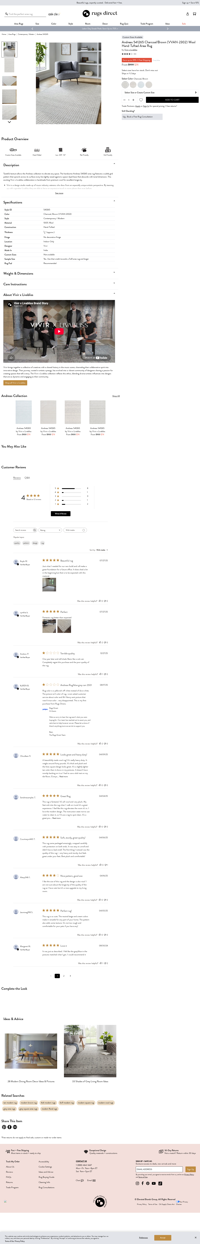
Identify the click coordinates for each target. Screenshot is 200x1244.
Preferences (143, 1237)
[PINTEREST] (147, 1183)
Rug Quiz (124, 23)
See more (59, 193)
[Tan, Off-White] (148, 84)
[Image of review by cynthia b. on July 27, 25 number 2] (64, 626)
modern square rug (86, 1102)
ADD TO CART (172, 100)
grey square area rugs (28, 1108)
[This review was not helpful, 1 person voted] (106, 865)
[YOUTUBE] (154, 1183)
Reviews (9, 1172)
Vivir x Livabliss (130, 49)
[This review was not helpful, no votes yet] (105, 601)
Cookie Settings (45, 1166)
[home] (99, 16)
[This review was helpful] (100, 642)
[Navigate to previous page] (50, 976)
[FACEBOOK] (142, 1183)
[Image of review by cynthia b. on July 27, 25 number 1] (49, 626)
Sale (184, 23)
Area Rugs (18, 23)
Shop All (116, 396)
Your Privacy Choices (182, 1203)
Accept (162, 1237)
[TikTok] (160, 1183)
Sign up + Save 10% (190, 2)
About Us (10, 1166)
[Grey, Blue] (141, 84)
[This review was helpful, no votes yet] (100, 601)
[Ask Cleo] (54, 13)
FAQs (8, 1177)
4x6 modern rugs (48, 1102)
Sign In (146, 106)
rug (42, 543)
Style (70, 23)
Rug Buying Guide (46, 1177)
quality (17, 543)
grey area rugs (9, 1108)
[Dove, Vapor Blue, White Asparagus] (133, 84)
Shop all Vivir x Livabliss (15, 382)
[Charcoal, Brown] (125, 84)
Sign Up (190, 1169)
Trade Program (147, 23)
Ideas (167, 23)
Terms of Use (143, 1177)
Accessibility (44, 1161)
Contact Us (81, 1161)
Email (89, 1180)
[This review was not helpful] (105, 963)
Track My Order (13, 1161)
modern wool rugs (105, 1102)
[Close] (196, 1237)
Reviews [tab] (17, 477)
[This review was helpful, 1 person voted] (100, 674)
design (35, 543)
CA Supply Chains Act (166, 1204)
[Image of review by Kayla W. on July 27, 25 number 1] (49, 584)
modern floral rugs (49, 1108)
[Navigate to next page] (70, 976)
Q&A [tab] (27, 477)
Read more (63, 776)
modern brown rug (29, 1102)
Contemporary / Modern (26, 34)
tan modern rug (10, 1102)
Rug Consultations (46, 1187)
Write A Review (60, 513)
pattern (26, 543)
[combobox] (50, 530)
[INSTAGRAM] (137, 1183)
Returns (9, 1182)
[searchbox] (22, 530)
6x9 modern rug (67, 1102)
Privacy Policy (189, 1174)
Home (4, 34)
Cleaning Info (44, 1182)
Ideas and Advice (46, 1172)
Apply (137, 106)
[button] (194, 14)
